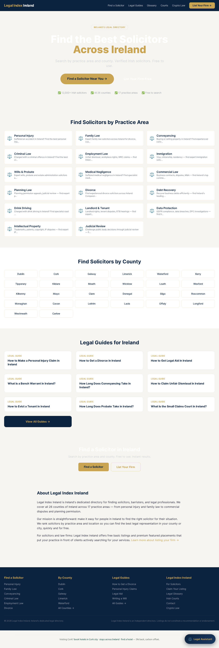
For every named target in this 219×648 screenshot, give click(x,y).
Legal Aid (117, 593)
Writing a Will (119, 598)
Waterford (162, 273)
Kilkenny (20, 293)
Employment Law (13, 603)
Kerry (198, 273)
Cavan (56, 303)
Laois (127, 303)
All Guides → (119, 603)
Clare (92, 293)
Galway (92, 273)
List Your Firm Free (138, 79)
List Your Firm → (202, 5)
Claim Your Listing (176, 588)
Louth (162, 283)
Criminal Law (11, 598)
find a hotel (127, 639)
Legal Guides (135, 5)
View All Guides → (38, 421)
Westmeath (20, 313)
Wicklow (127, 283)
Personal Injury (12, 584)
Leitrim (91, 303)
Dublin (20, 273)
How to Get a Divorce (124, 584)
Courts (164, 5)
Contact (170, 603)
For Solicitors (173, 584)
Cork (56, 273)
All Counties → (66, 607)
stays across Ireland (109, 639)
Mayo (56, 293)
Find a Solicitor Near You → (87, 78)
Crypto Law (178, 5)
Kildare (56, 283)
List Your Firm (126, 467)
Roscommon (198, 293)
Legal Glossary (174, 593)
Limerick (127, 273)
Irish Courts (172, 598)
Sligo (162, 293)
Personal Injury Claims (124, 588)
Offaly (162, 303)
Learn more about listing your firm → (155, 540)
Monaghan (21, 303)
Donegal (127, 293)
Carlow (56, 313)
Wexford (198, 283)
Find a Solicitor (116, 5)
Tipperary (20, 283)
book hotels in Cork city (86, 639)
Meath (91, 283)
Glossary (152, 5)
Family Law (10, 588)
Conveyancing (12, 593)
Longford (198, 303)
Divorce (8, 607)
